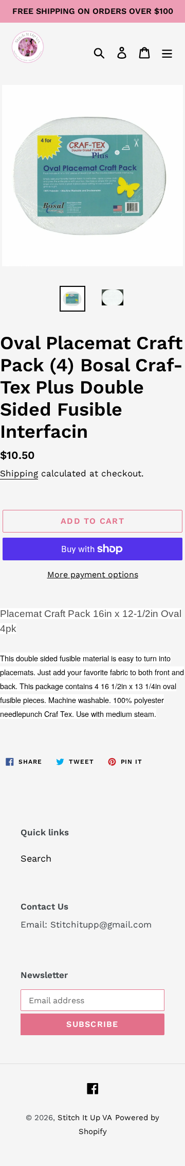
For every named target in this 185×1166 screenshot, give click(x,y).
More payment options (92, 574)
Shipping (19, 473)
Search (36, 858)
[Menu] (167, 52)
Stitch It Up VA (85, 1117)
